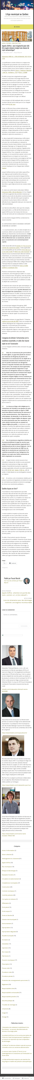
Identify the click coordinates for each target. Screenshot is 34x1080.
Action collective (6, 854)
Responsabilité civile (8, 988)
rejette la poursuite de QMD (10, 321)
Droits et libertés (7, 915)
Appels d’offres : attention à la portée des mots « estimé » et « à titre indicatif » (16, 593)
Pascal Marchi (18, 52)
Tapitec (4, 168)
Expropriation (6, 927)
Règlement (5, 984)
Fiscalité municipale (7, 936)
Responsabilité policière (9, 996)
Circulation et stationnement (10, 879)
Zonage (4, 1017)
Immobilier (5, 944)
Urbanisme (5, 1009)
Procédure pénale (7, 976)
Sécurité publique (7, 1000)
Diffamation (5, 903)
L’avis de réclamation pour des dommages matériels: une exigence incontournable (17, 600)
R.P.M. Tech (11, 470)
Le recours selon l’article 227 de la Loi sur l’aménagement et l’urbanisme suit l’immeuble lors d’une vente (17, 1053)
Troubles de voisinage (8, 1005)
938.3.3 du (21, 252)
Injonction (5, 948)
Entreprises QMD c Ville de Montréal (12, 192)
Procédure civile (6, 972)
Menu (18, 27)
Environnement (6, 923)
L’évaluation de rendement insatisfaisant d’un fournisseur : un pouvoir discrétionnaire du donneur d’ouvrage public (15, 1029)
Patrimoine (5, 956)
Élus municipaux (7, 867)
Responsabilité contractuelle (10, 992)
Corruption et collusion (9, 899)
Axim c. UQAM (23, 72)
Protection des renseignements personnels (15, 980)
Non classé (5, 952)
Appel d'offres (6, 43)
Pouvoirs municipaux (8, 960)
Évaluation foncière (7, 875)
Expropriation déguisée (9, 931)
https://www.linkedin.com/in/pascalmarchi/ (14, 733)
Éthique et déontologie (8, 871)
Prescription (5, 964)
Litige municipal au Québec (17, 14)
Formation (5, 940)
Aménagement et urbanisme (10, 858)
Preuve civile (5, 968)
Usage (4, 1013)
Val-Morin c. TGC (12, 72)
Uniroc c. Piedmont (20, 70)
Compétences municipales (9, 883)
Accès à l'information (8, 850)
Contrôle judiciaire (7, 895)
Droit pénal (5, 907)
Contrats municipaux (8, 891)
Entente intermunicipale (9, 919)
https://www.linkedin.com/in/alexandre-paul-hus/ (16, 785)
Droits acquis (6, 911)
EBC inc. (22, 470)
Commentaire (24, 626)
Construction (16, 43)
